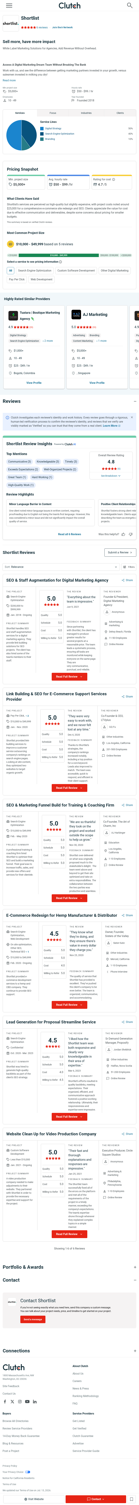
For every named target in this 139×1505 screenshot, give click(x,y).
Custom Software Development (76, 270)
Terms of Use (9, 1484)
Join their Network (62, 27)
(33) (94, 327)
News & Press (81, 1388)
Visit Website (36, 1499)
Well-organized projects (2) (60, 469)
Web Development (41, 279)
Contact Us (9, 1393)
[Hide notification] (132, 417)
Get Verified (79, 1428)
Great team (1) (17, 477)
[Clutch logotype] (69, 5)
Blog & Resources (13, 1443)
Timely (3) (71, 461)
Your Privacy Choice (13, 1472)
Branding (50, 139)
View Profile (34, 382)
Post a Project (11, 1451)
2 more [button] (48, 340)
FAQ (75, 1403)
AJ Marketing (95, 314)
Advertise (78, 1443)
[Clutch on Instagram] (19, 1401)
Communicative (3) (19, 461)
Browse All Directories (15, 1421)
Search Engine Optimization (59, 133)
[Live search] (130, 5)
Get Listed (79, 1421)
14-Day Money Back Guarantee (21, 1436)
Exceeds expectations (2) (23, 469)
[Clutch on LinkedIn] (34, 1401)
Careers (77, 1381)
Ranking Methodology (86, 1396)
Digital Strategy (53, 128)
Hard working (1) (42, 477)
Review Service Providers (17, 1428)
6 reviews (42, 27)
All (10, 270)
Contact (96, 1499)
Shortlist (30, 18)
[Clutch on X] (12, 1401)
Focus (53, 113)
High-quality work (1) (21, 485)
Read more (9, 80)
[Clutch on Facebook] (5, 1401)
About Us (78, 1373)
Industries (86, 113)
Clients (120, 113)
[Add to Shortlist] (131, 1499)
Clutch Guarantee (83, 1436)
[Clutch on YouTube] (27, 1401)
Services (20, 113)
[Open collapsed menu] (9, 5)
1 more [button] (102, 340)
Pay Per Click (17, 279)
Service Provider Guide (86, 1451)
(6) (119, 468)
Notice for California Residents (18, 1478)
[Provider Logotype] (11, 23)
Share (129, 580)
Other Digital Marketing (114, 270)
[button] (61, 567)
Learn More (110, 425)
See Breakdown (109, 475)
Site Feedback (11, 1386)
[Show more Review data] (69, 677)
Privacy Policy (10, 1466)
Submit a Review (118, 552)
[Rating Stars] (20, 327)
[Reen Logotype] (13, 316)
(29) (31, 327)
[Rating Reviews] (28, 27)
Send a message (33, 1319)
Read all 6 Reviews (69, 534)
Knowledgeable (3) (48, 461)
